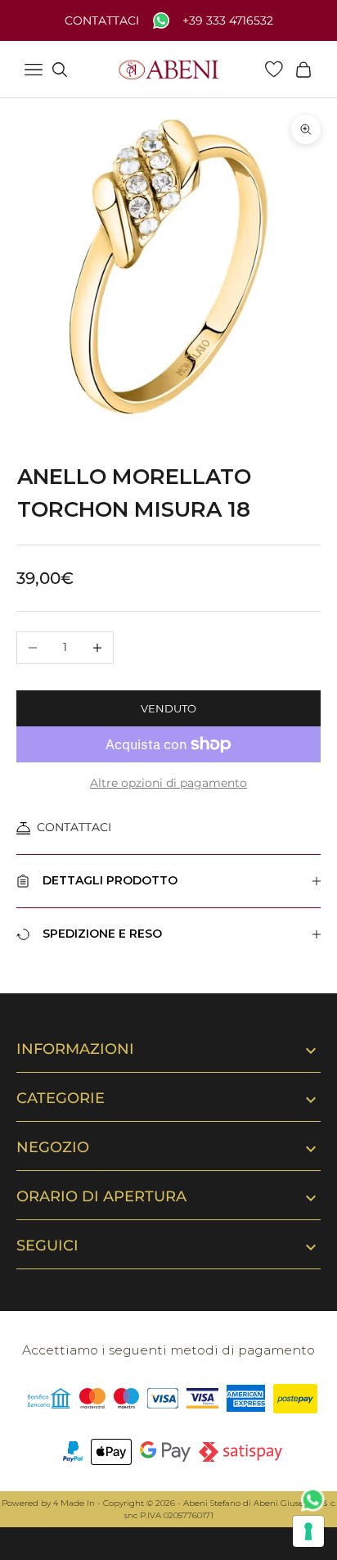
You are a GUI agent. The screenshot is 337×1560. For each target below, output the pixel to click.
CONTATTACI (74, 827)
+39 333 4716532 (227, 21)
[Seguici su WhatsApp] (313, 1500)
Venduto (168, 708)
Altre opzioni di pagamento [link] (168, 782)
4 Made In (74, 1503)
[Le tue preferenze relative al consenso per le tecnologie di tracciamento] (308, 1531)
